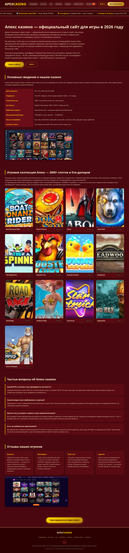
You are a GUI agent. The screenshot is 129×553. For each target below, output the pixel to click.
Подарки (67, 4)
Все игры (43, 4)
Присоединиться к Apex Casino (64, 520)
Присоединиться (116, 4)
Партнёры (59, 4)
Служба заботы (78, 4)
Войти (102, 4)
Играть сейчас (14, 64)
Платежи (91, 4)
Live (51, 4)
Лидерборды (33, 4)
